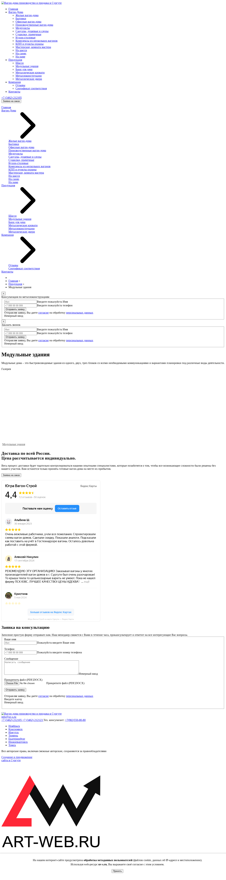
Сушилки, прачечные (28, 34)
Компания (14, 82)
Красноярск (15, 729)
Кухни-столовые (25, 37)
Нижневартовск (18, 741)
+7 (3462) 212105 (11, 97)
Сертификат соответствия (31, 88)
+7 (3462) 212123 (32, 720)
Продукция (15, 59)
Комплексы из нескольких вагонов (37, 40)
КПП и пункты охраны (30, 43)
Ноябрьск (14, 726)
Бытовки (21, 18)
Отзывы (20, 85)
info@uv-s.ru (8, 716)
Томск (12, 745)
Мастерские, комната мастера (33, 47)
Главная (13, 8)
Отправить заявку (15, 309)
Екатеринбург (16, 738)
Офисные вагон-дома (28, 21)
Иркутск (13, 732)
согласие (43, 312)
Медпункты (23, 28)
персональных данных (79, 312)
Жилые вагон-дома (27, 15)
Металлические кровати (30, 72)
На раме (20, 56)
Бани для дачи (24, 69)
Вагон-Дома (15, 12)
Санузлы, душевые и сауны (32, 31)
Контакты (14, 91)
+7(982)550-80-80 (75, 720)
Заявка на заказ (11, 101)
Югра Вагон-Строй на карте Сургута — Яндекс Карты (51, 619)
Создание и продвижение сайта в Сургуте (16, 759)
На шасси (21, 50)
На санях (21, 53)
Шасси (20, 62)
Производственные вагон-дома (34, 24)
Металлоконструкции (29, 75)
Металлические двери (29, 78)
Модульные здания (27, 66)
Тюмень (13, 735)
